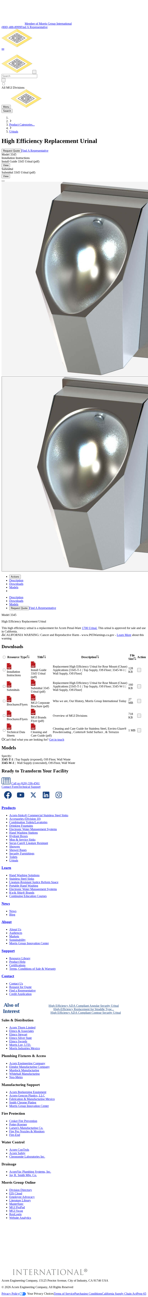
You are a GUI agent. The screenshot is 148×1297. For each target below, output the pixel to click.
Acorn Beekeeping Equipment (27, 1092)
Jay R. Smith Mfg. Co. (23, 1175)
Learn (6, 868)
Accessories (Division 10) (25, 818)
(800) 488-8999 (11, 27)
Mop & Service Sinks (22, 839)
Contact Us (16, 983)
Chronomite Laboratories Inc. (27, 1156)
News (6, 904)
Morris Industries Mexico (24, 1048)
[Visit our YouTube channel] (20, 800)
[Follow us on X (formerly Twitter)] (33, 800)
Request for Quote (20, 987)
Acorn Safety (17, 1153)
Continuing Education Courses (28, 896)
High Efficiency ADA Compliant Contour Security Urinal (85, 1012)
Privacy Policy (10, 1293)
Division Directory (20, 1190)
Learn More (124, 635)
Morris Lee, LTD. (20, 1044)
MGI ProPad (17, 1207)
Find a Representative (22, 990)
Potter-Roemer (18, 1124)
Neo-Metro (16, 1077)
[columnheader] (18, 657)
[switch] (3, 84)
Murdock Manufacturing (24, 1070)
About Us (15, 929)
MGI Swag (16, 1210)
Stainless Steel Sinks (21, 878)
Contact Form (10, 786)
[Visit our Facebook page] (8, 800)
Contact (8, 976)
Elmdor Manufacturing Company (29, 1066)
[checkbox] (74, 84)
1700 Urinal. (89, 628)
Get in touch (56, 739)
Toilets (13, 857)
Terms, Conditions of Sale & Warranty (32, 968)
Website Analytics (20, 1217)
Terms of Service (64, 1293)
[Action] (139, 670)
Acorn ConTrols (19, 1149)
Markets (14, 936)
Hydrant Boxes (18, 836)
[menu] (74, 603)
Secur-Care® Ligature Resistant (28, 843)
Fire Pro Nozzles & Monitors (27, 1131)
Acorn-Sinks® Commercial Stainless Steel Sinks (38, 815)
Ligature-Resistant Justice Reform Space (33, 882)
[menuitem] (16, 580)
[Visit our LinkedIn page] (46, 800)
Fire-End (14, 1134)
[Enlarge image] (3, 181)
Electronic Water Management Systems (33, 829)
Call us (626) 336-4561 (25, 783)
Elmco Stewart (18, 1034)
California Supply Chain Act (119, 1293)
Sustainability (17, 939)
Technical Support (29, 786)
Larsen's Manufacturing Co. (26, 1128)
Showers (14, 846)
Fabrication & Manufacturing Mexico (32, 1099)
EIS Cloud (15, 1193)
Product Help (17, 961)
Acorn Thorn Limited (22, 1027)
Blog (12, 914)
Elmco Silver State (20, 1038)
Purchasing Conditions (88, 1293)
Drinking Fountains (21, 825)
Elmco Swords (18, 1041)
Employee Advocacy (22, 1197)
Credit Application (20, 994)
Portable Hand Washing (23, 885)
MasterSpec (16, 1203)
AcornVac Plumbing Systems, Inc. (30, 1171)
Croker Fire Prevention (23, 1121)
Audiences (15, 932)
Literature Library (20, 1200)
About (7, 922)
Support (8, 951)
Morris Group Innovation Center (29, 943)
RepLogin (15, 1214)
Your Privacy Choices (40, 1293)
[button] (3, 49)
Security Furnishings (21, 853)
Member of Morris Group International (48, 23)
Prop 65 (141, 1293)
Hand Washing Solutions (24, 875)
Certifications (17, 965)
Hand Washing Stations (23, 832)
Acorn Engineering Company (27, 1063)
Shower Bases (18, 850)
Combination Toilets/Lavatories (28, 822)
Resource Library (19, 958)
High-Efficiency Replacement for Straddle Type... (83, 1009)
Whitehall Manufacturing (24, 1073)
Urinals (13, 131)
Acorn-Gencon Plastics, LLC (27, 1095)
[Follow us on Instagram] (58, 800)
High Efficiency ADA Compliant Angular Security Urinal (84, 1005)
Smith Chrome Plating (22, 1102)
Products (9, 808)
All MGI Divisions (13, 87)
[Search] (3, 80)
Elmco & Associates (21, 1031)
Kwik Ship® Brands (21, 892)
